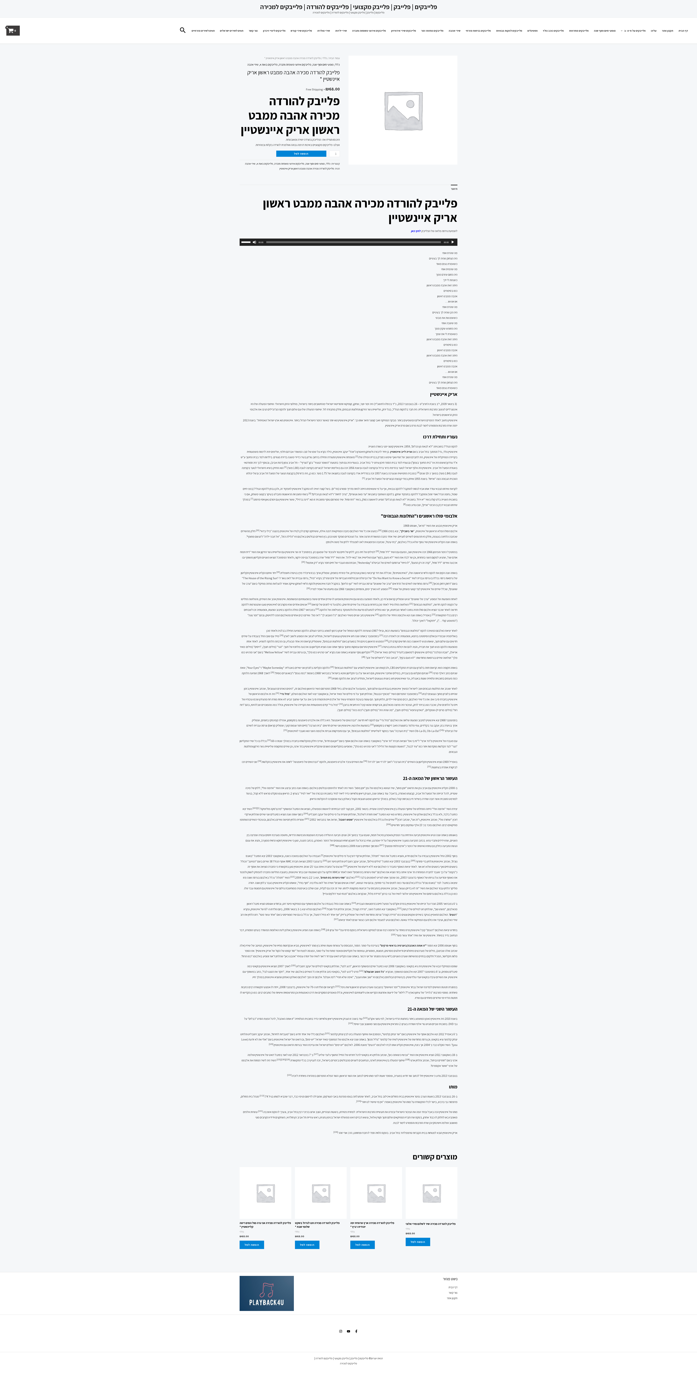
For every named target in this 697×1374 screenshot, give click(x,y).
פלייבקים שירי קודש (301, 30)
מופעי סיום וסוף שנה (605, 30)
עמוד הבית (334, 58)
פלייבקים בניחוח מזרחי (478, 30)
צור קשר (253, 30)
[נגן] (453, 242)
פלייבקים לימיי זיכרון (274, 30)
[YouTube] (348, 1331)
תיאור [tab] (454, 189)
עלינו (654, 30)
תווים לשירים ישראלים (231, 30)
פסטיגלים (532, 30)
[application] (622, 30)
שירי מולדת (323, 30)
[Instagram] (340, 1331)
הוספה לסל (301, 153)
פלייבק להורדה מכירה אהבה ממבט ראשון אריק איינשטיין (307, 168)
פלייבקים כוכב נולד (553, 30)
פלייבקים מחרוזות (579, 30)
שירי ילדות (341, 30)
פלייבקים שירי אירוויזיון (403, 30)
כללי (325, 58)
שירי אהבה (454, 30)
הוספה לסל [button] (418, 1241)
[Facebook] (356, 1331)
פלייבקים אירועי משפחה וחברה (369, 30)
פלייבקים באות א (269, 64)
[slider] (246, 242)
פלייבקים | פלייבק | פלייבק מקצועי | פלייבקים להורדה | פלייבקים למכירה (348, 7)
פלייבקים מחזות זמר (432, 30)
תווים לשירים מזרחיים (203, 30)
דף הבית (683, 30)
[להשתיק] (254, 242)
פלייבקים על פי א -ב (635, 30)
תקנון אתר (667, 30)
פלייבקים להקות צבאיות (509, 30)
